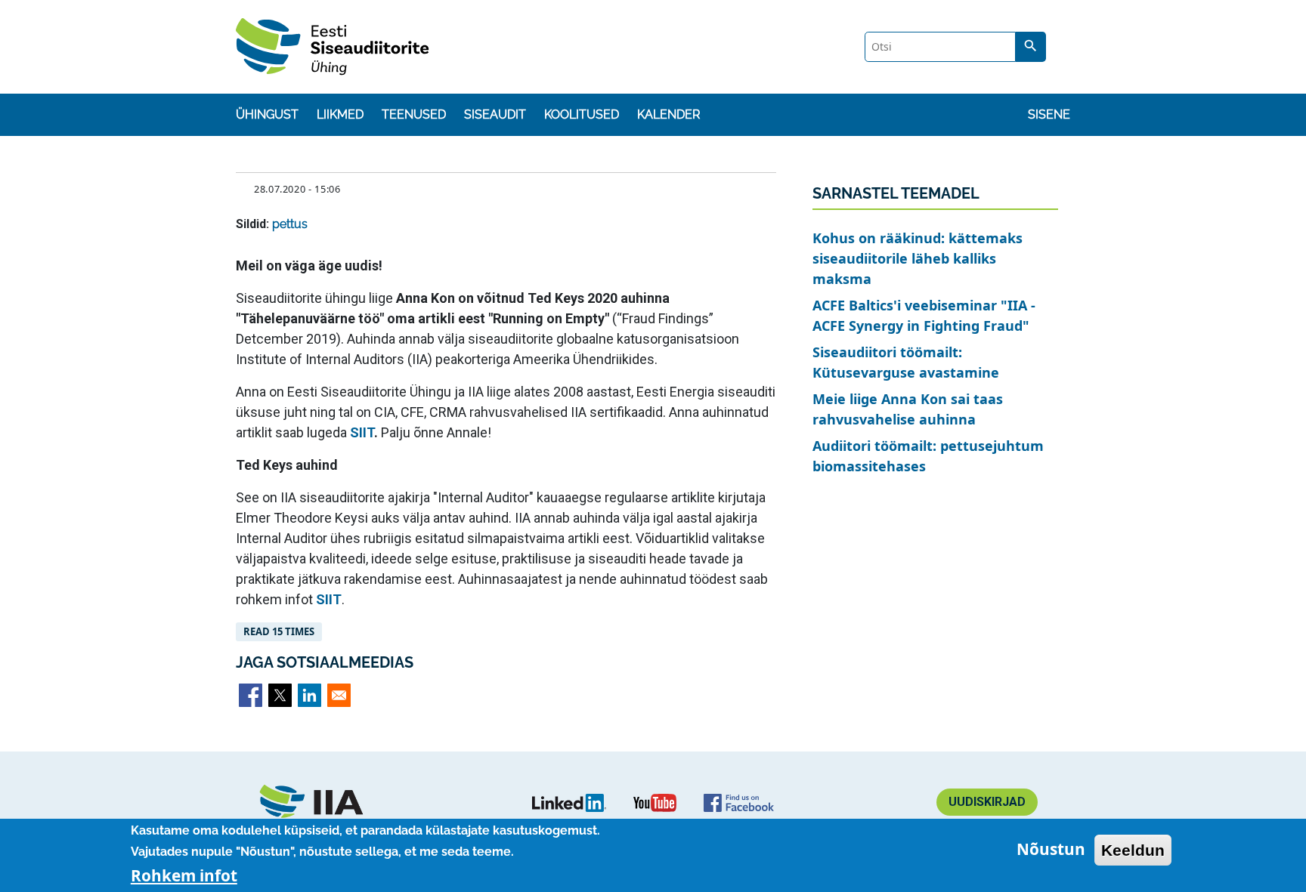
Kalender (668, 114)
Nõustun (1051, 849)
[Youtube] (654, 802)
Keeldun (1133, 850)
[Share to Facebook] (250, 695)
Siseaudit (495, 114)
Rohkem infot (184, 875)
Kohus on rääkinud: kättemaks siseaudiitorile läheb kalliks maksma (917, 258)
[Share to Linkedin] (309, 695)
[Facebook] (739, 802)
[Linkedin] (569, 802)
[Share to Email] (339, 695)
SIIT (362, 432)
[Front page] (319, 802)
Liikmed (340, 114)
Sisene (1049, 114)
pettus (290, 224)
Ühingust (267, 114)
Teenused (414, 114)
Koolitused (581, 114)
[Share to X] (280, 695)
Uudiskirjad (987, 802)
